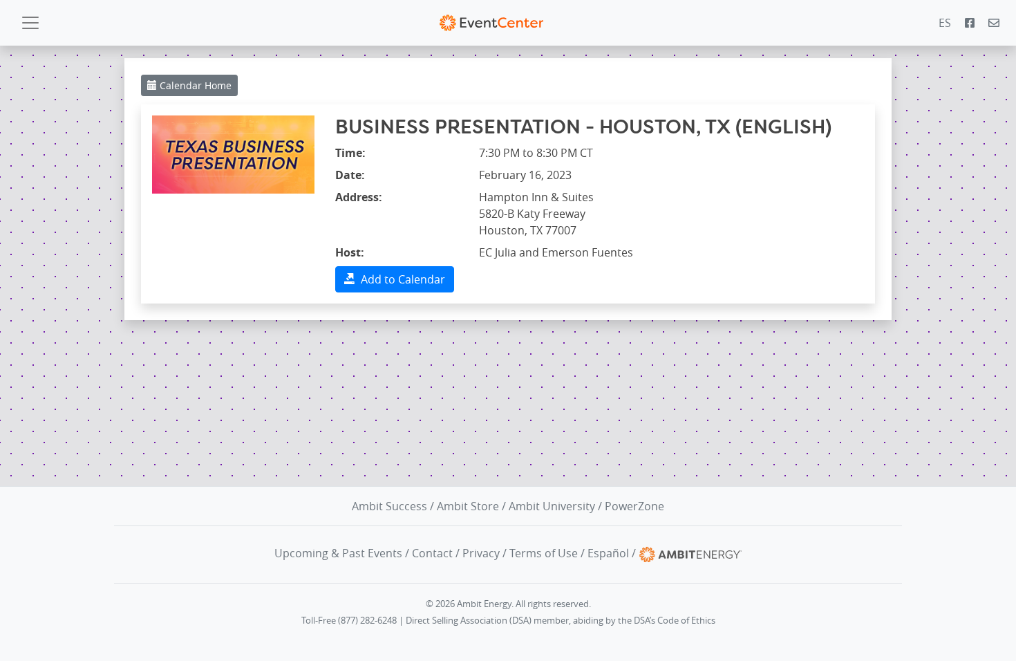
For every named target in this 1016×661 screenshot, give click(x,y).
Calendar (194, 85)
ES (945, 22)
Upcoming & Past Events (338, 553)
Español (608, 553)
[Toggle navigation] (30, 23)
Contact (432, 553)
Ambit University (552, 506)
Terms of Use (543, 553)
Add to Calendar (400, 279)
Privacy (481, 553)
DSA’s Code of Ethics (674, 620)
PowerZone (634, 506)
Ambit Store (468, 506)
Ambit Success (389, 506)
